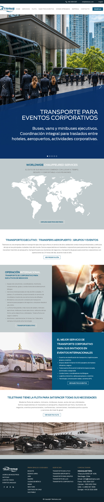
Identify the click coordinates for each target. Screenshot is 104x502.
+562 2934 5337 (72, 2)
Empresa (75, 9)
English (101, 2)
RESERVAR (97, 9)
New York (31, 487)
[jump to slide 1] (47, 156)
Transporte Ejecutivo (61, 471)
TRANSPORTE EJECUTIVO (26, 325)
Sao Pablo (32, 492)
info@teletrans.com (88, 2)
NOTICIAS (6, 477)
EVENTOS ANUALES (9, 482)
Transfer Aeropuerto (61, 473)
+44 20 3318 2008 (90, 489)
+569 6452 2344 (90, 484)
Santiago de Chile (35, 489)
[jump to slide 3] (52, 156)
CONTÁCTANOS (8, 480)
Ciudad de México (34, 481)
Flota (34, 9)
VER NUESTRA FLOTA (52, 415)
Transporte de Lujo (60, 479)
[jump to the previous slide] (3, 86)
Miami (30, 484)
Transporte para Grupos (63, 476)
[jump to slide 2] (49, 156)
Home (18, 9)
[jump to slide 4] (54, 156)
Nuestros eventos (46, 9)
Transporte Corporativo (63, 481)
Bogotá (31, 471)
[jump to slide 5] (56, 156)
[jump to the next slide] (100, 86)
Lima (29, 476)
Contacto (85, 9)
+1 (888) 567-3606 (88, 487)
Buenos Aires (33, 473)
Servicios (26, 9)
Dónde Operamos (63, 9)
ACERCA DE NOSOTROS (11, 474)
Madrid (30, 479)
